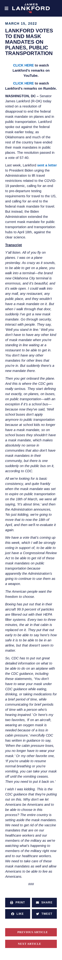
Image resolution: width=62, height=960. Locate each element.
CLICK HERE (23, 65)
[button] (6, 8)
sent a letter (47, 165)
